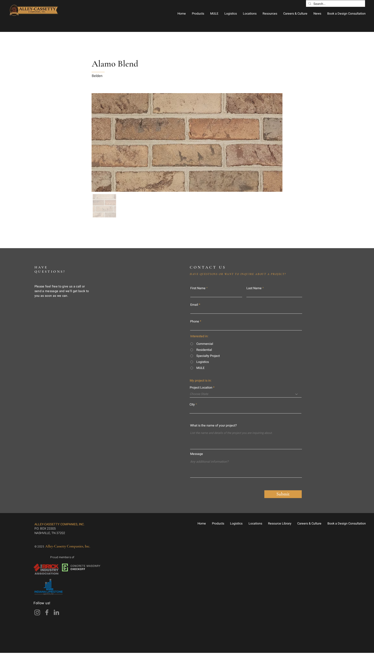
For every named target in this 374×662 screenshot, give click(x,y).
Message (196, 453)
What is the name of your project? (213, 425)
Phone (194, 321)
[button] (198, 13)
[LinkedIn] (56, 612)
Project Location (201, 387)
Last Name (254, 288)
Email (194, 304)
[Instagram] (37, 612)
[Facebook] (47, 612)
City (192, 404)
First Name (198, 288)
